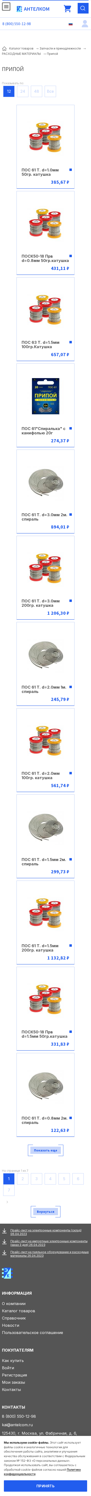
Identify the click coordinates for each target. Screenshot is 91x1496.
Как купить (13, 1360)
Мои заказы (13, 1382)
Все (50, 91)
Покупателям (17, 1350)
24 (22, 91)
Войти (8, 1367)
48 (36, 91)
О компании (13, 1303)
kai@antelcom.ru (17, 1424)
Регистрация (14, 1375)
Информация (17, 1293)
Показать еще (45, 1150)
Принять (45, 1486)
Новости (10, 1325)
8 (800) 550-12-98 (16, 23)
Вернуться (45, 1211)
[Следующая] (8, 1202)
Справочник (14, 1318)
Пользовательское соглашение (32, 1332)
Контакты (11, 1389)
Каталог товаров (18, 1310)
